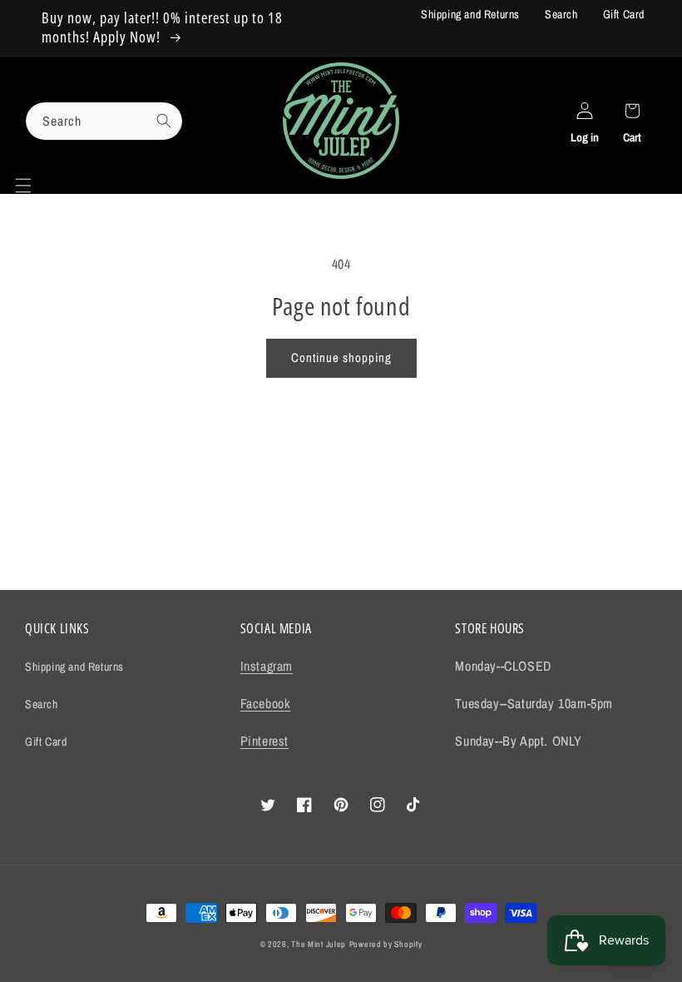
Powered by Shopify (386, 944)
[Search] (164, 120)
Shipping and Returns (470, 14)
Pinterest (264, 741)
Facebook (265, 703)
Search (561, 14)
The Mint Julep (318, 944)
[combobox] (104, 121)
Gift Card (624, 14)
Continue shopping (341, 357)
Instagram (266, 666)
